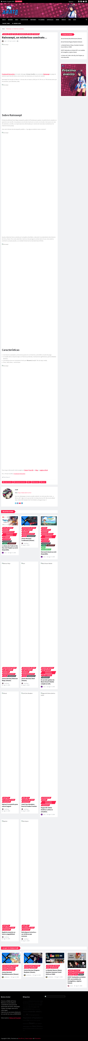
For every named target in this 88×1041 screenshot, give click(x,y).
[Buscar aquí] (86, 19)
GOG (27, 1007)
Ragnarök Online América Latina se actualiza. (47, 810)
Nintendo (33, 19)
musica (36, 1009)
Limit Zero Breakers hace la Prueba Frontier (29, 805)
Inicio (4, 19)
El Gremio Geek (16, 23)
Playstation (36, 1015)
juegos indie (36, 1007)
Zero (5, 552)
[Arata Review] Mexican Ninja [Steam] (10, 679)
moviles (33, 1009)
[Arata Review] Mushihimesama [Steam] (71, 38)
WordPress (21, 1038)
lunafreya (26, 543)
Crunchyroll (35, 1003)
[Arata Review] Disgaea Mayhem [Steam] (71, 42)
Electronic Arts (25, 1004)
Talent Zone (6, 23)
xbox (31, 1026)
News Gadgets (29, 1038)
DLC (41, 1003)
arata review (39, 1001)
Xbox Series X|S (32, 1028)
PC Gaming (41, 19)
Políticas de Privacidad (15, 1018)
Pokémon (24, 1020)
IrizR (5, 41)
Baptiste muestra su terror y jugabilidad (8, 933)
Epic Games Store (33, 1005)
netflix (39, 1009)
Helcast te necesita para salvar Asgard (10, 805)
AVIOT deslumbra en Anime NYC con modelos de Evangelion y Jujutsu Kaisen (77, 980)
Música (64, 19)
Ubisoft (40, 1023)
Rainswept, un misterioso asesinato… (15, 28)
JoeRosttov (7, 977)
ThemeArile (38, 1038)
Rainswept (36, 482)
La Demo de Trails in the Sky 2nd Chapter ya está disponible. (10, 548)
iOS (32, 1007)
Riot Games (34, 1020)
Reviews (10, 19)
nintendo (25, 1011)
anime (34, 1001)
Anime (57, 19)
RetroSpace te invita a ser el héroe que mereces (28, 934)
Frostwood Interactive (19, 473)
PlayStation (24, 19)
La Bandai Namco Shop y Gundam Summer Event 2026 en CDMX (54, 972)
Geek (74, 19)
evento (24, 1007)
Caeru (71, 985)
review (30, 1020)
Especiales (50, 19)
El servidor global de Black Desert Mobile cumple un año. (47, 682)
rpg (37, 1020)
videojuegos (26, 1026)
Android (30, 1001)
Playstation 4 (28, 1018)
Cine (69, 19)
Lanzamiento (27, 1009)
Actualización (25, 1001)
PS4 (28, 1020)
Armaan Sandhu (8, 482)
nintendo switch (34, 1011)
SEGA (39, 1020)
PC (29, 482)
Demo (39, 1003)
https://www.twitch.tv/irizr (24, 492)
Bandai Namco (27, 1003)
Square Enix (26, 1023)
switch (36, 1023)
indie (29, 1007)
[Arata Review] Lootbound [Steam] (27, 539)
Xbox (16, 19)
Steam (43, 482)
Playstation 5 (37, 1018)
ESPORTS (40, 1005)
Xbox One (36, 1026)
